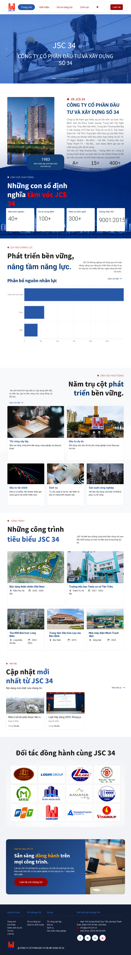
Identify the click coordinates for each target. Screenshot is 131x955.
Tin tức (16, 726)
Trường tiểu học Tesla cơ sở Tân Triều (91, 586)
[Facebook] (80, 938)
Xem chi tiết (113, 278)
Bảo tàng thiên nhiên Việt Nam (27, 586)
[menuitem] (26, 7)
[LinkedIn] (95, 938)
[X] (88, 938)
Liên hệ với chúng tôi (30, 882)
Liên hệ (117, 7)
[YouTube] (103, 938)
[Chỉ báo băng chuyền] (54, 78)
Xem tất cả (117, 687)
